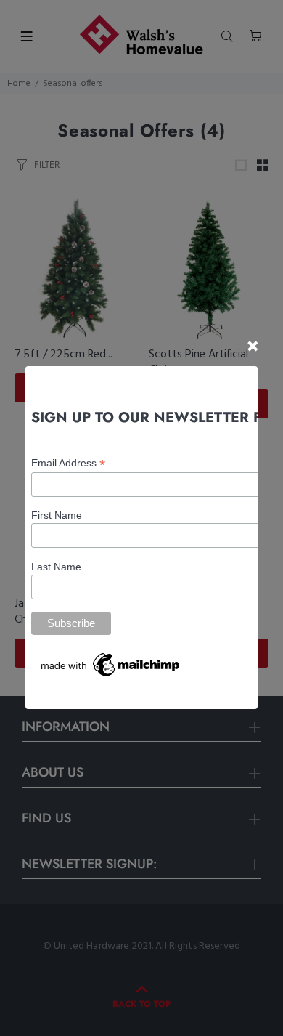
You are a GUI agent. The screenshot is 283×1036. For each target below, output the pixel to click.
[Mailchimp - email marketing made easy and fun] (111, 664)
